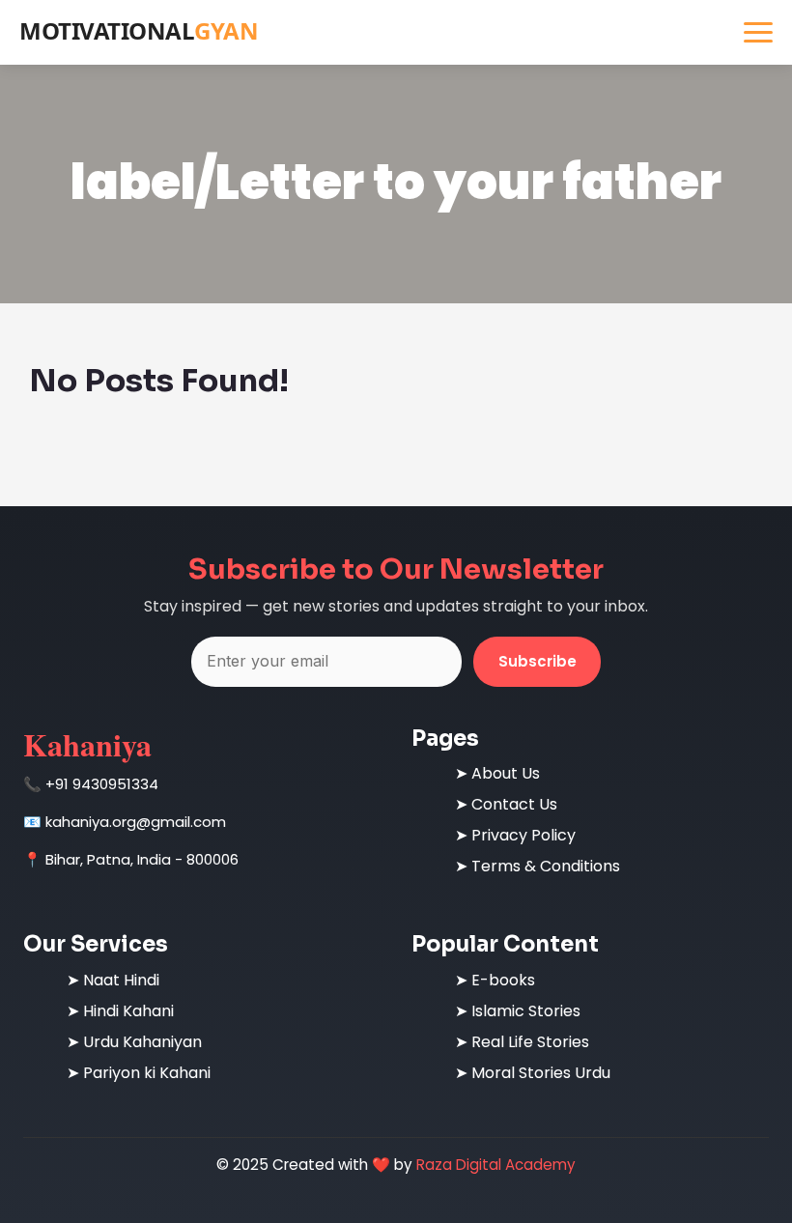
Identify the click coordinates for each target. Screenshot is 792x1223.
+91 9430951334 (101, 784)
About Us (505, 773)
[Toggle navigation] (758, 32)
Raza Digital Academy (496, 1164)
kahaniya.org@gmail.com (135, 821)
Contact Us (514, 804)
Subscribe (537, 661)
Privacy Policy (523, 835)
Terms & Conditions (545, 866)
